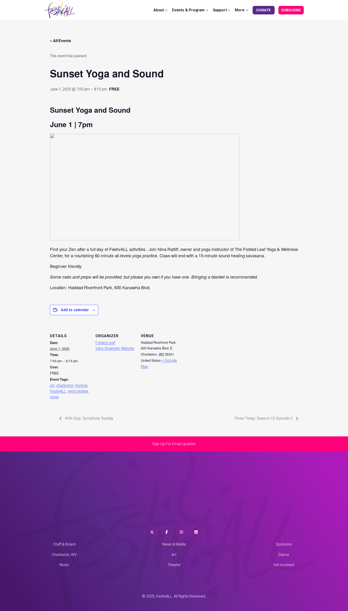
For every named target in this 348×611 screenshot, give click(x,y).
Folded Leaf (105, 342)
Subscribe (291, 10)
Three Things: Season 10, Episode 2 (264, 418)
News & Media (174, 544)
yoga (54, 397)
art (52, 385)
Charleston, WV (64, 554)
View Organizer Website (114, 348)
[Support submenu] (229, 10)
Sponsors (284, 544)
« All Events (60, 40)
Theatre (174, 565)
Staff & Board (64, 544)
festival (81, 385)
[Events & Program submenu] (207, 10)
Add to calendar (75, 310)
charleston (65, 385)
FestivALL (58, 391)
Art (174, 554)
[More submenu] (247, 10)
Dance (283, 554)
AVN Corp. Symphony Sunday (88, 418)
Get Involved (283, 565)
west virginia (78, 391)
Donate (263, 10)
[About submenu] (166, 10)
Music (64, 565)
